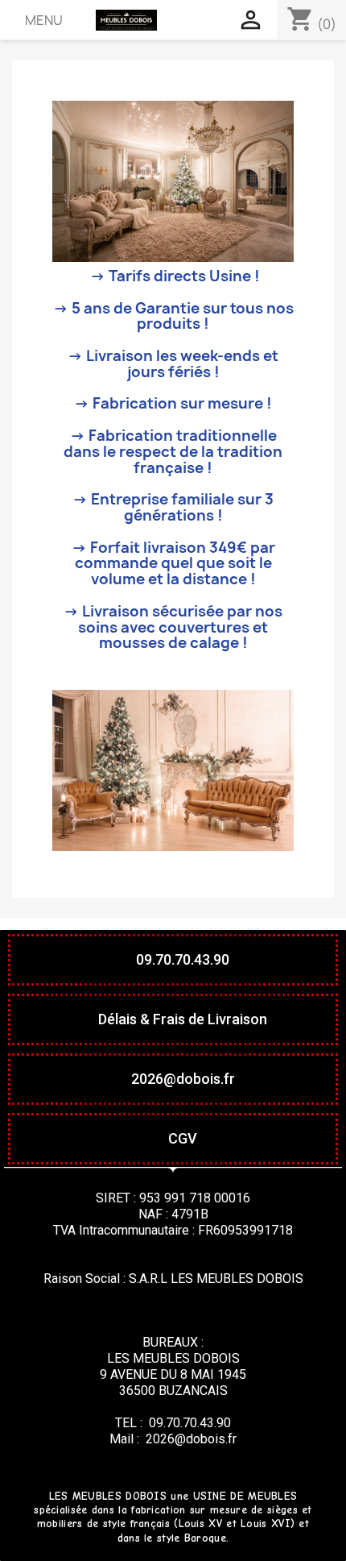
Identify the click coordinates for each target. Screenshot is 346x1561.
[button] (173, 959)
